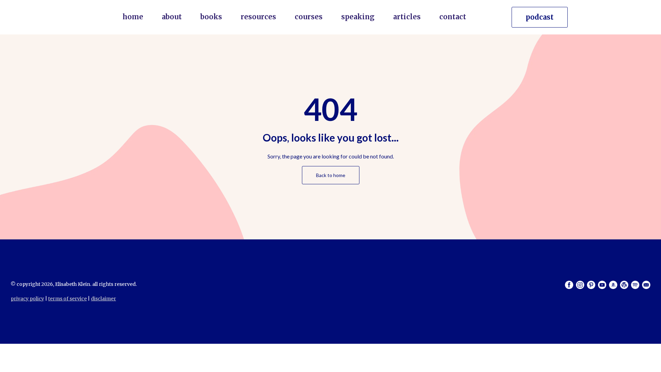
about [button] (172, 16)
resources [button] (258, 16)
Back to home (330, 175)
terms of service (67, 299)
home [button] (133, 16)
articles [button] (407, 16)
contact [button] (452, 16)
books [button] (211, 16)
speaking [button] (358, 16)
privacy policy (27, 299)
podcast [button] (540, 17)
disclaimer (103, 299)
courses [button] (309, 16)
